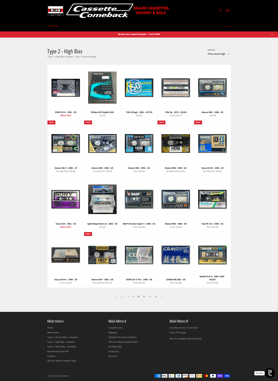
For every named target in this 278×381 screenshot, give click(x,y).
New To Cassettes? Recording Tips (186, 338)
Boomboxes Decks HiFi (58, 351)
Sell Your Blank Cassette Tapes (61, 360)
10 (144, 296)
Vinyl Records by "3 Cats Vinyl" (184, 327)
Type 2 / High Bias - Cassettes (61, 342)
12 (156, 296)
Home (50, 327)
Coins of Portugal (178, 332)
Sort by (211, 50)
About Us (112, 356)
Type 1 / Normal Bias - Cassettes (62, 337)
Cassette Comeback (61, 376)
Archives (51, 356)
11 (150, 296)
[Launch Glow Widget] (270, 373)
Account (227, 26)
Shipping (112, 332)
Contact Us (113, 351)
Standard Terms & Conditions (122, 337)
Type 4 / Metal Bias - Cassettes (61, 346)
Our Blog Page (115, 346)
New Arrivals (53, 332)
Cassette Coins (115, 327)
